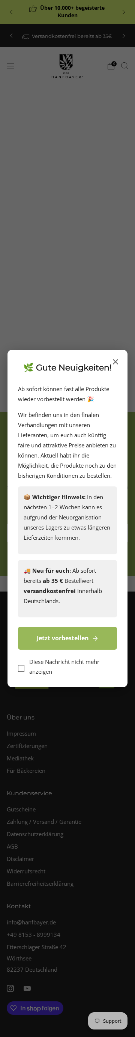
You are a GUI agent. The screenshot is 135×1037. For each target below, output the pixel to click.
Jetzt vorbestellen (63, 638)
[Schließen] (115, 362)
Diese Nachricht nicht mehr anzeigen (64, 666)
